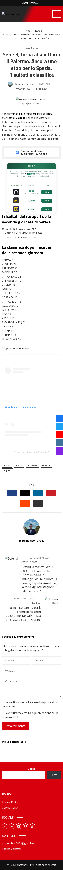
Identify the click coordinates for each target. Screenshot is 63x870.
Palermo (33, 465)
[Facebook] (4, 826)
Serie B (34, 48)
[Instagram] (18, 826)
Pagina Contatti (11, 849)
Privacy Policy (10, 802)
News (27, 48)
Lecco (20, 465)
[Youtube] (32, 826)
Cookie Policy (10, 807)
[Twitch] (25, 826)
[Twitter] (11, 826)
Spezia (8, 470)
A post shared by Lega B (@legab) (31, 452)
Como (8, 465)
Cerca (31, 769)
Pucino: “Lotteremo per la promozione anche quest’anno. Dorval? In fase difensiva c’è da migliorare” (24, 609)
